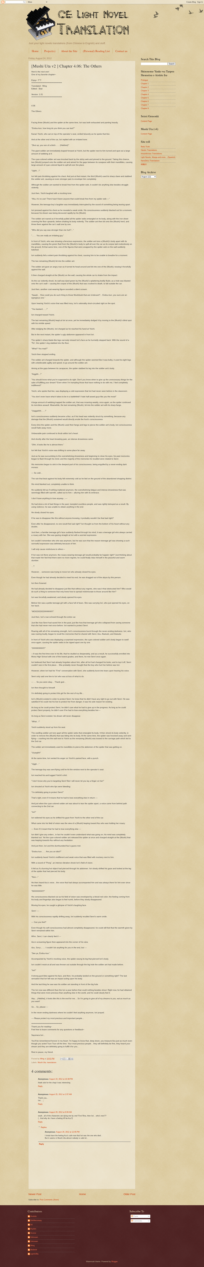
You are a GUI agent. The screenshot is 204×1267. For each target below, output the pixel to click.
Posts (135, 1216)
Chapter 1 (145, 84)
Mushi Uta (42, 1062)
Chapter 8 (145, 108)
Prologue (144, 80)
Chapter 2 (145, 87)
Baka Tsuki (145, 147)
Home (35, 51)
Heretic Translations (149, 150)
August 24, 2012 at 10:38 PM (61, 1079)
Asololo (33, 1216)
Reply (40, 1086)
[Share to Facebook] (69, 1059)
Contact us (121, 51)
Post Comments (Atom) (49, 1200)
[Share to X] (67, 1059)
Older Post (129, 1194)
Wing (33, 1245)
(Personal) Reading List (96, 51)
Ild (31, 1225)
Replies (44, 1127)
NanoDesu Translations (150, 161)
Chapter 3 (145, 91)
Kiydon (33, 1229)
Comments (137, 1221)
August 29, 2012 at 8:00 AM (60, 1112)
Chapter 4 (145, 94)
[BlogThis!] (64, 1059)
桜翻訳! (144, 164)
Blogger (114, 1261)
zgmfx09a (34, 1254)
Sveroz (33, 1233)
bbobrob (34, 1250)
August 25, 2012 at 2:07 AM (60, 1094)
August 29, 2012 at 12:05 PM (68, 1132)
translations (51, 1062)
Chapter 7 (145, 105)
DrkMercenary (36, 1220)
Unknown (34, 1237)
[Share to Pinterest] (72, 1059)
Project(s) (49, 51)
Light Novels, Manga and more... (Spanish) (158, 157)
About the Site (69, 51)
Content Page (146, 121)
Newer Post (34, 1194)
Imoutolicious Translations (151, 154)
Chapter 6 (145, 101)
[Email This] (61, 1059)
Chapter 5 (145, 98)
